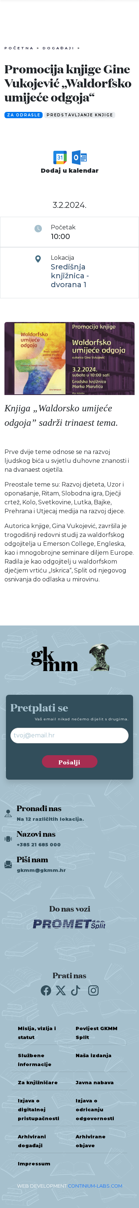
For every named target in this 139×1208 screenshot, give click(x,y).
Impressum (34, 1163)
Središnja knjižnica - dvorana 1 (70, 275)
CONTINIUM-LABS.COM (95, 1186)
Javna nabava (95, 1082)
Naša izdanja (94, 1055)
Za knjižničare (38, 1082)
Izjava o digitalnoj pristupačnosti (38, 1109)
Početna (19, 48)
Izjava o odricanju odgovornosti (95, 1109)
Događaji (59, 48)
